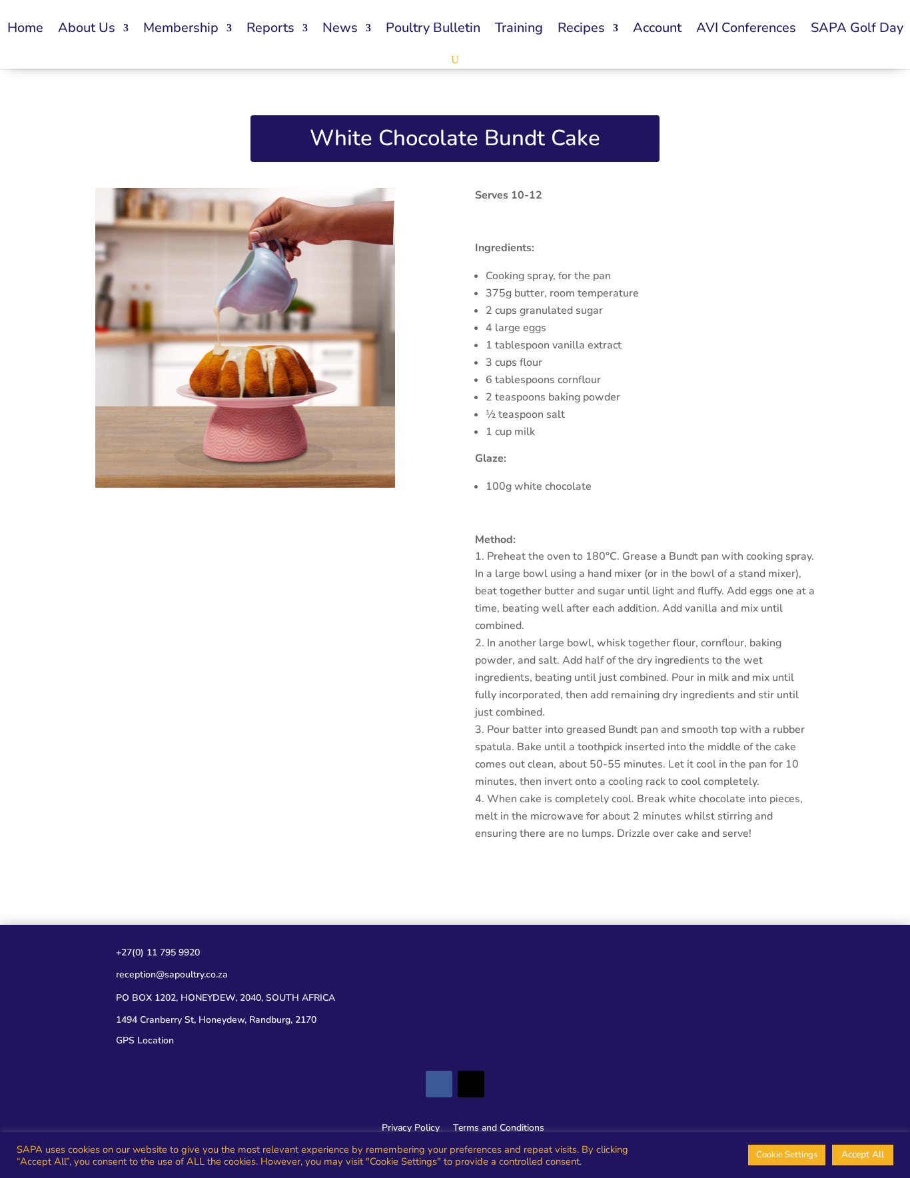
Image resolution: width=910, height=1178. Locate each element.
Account (657, 28)
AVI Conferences (746, 28)
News (340, 28)
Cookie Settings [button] (786, 1155)
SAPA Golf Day (857, 28)
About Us (86, 28)
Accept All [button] (862, 1154)
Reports (270, 28)
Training (519, 28)
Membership (181, 28)
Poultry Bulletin (433, 28)
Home (25, 28)
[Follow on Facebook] (439, 1084)
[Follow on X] (471, 1084)
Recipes (581, 28)
